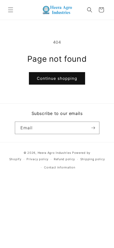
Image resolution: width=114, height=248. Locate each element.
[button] (10, 10)
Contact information (59, 167)
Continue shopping (57, 78)
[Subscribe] (93, 128)
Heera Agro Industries (54, 153)
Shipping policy (92, 159)
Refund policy (64, 159)
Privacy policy (38, 159)
